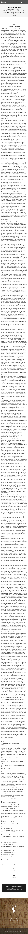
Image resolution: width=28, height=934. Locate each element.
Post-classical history (16, 9)
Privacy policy (20, 931)
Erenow (7, 931)
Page (14, 863)
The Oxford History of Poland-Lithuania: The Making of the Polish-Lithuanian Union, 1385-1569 (14, 12)
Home (8, 9)
